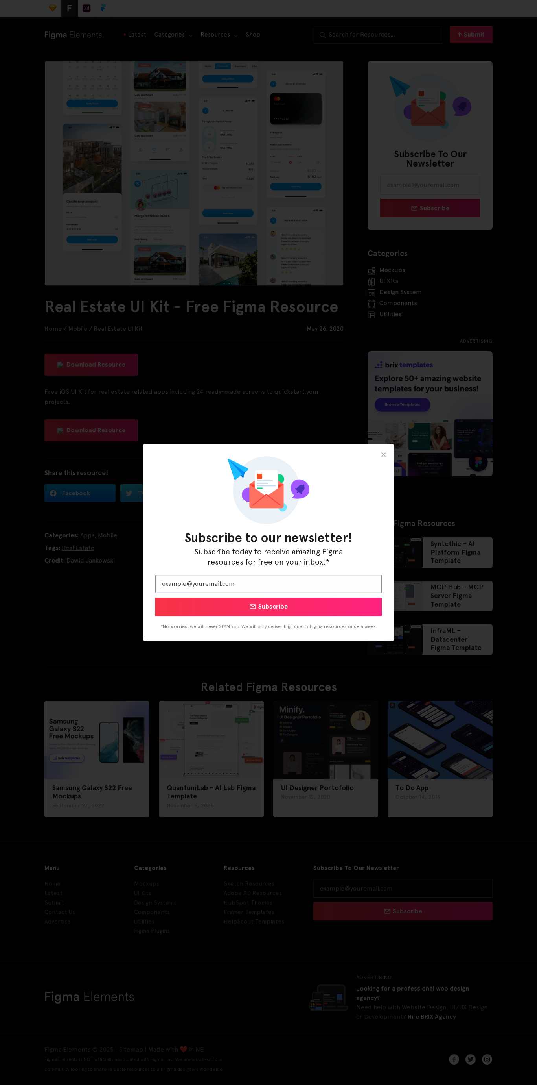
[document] (268, 542)
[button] (383, 454)
